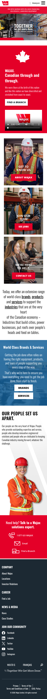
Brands (23, 388)
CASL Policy (36, 688)
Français (36, 3)
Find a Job (6, 598)
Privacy (15, 685)
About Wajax (7, 573)
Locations (6, 578)
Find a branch (16, 102)
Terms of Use (26, 685)
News (4, 613)
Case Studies (7, 618)
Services (23, 396)
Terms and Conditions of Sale (17, 688)
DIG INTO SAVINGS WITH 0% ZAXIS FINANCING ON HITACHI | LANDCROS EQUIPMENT (23, 10)
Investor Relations (10, 584)
